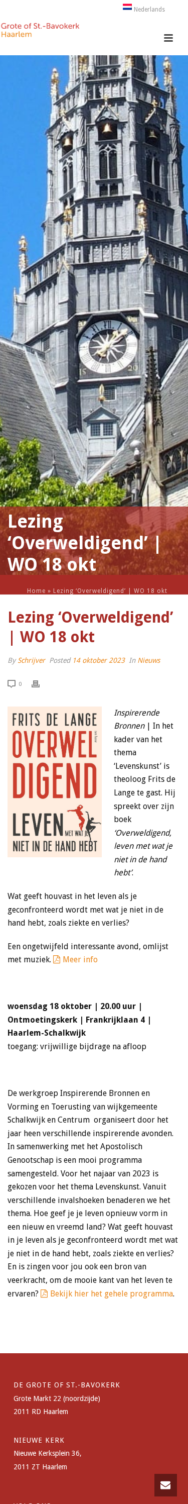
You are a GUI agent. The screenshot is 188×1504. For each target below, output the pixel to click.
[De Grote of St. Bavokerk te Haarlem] (40, 32)
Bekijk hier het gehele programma (111, 1293)
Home (36, 590)
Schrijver (31, 660)
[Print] (41, 683)
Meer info (80, 959)
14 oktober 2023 (98, 660)
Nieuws (148, 660)
